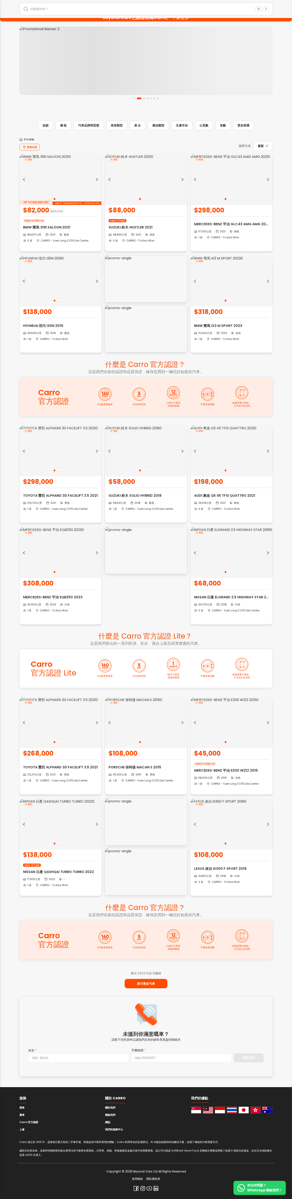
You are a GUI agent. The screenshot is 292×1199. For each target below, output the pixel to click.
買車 (22, 1107)
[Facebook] (136, 1188)
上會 (22, 1129)
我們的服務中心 (114, 1129)
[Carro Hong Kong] (256, 1110)
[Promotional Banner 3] (146, 61)
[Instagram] (142, 1188)
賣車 (22, 1115)
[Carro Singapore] (196, 1110)
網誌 (107, 1122)
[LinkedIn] (156, 1188)
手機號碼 (138, 1050)
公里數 (203, 125)
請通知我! (248, 1058)
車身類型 (117, 125)
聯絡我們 (110, 1115)
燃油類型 (158, 125)
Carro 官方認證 (28, 1122)
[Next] (97, 179)
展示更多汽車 (146, 983)
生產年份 (182, 125)
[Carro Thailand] (232, 1110)
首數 (223, 125)
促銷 (46, 125)
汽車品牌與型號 (88, 125)
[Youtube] (149, 1188)
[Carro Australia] (267, 1110)
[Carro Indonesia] (220, 1110)
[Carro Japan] (244, 1110)
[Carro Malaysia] (208, 1110)
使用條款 (137, 1179)
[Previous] (24, 179)
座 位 (137, 125)
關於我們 (110, 1107)
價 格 (63, 125)
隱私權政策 (153, 1179)
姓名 (32, 1050)
